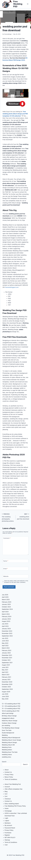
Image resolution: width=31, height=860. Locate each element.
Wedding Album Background (11, 737)
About (7, 770)
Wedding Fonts (6, 747)
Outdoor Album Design (9, 723)
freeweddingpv (8, 34)
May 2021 (5, 670)
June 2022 (5, 641)
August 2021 (6, 665)
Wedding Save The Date (9, 752)
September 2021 (7, 662)
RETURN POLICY (10, 837)
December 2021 (7, 655)
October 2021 (6, 660)
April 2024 (5, 611)
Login (6, 818)
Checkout (8, 799)
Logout (7, 820)
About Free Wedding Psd (13, 784)
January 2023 (6, 628)
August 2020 (6, 691)
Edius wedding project (12, 803)
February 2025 (6, 602)
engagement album (8, 718)
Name (5, 561)
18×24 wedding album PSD (10, 711)
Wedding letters (7, 749)
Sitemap (7, 840)
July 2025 (5, 595)
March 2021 (5, 674)
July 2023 (5, 624)
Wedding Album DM (8, 745)
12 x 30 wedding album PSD (11, 703)
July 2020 (5, 694)
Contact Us (8, 772)
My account (8, 825)
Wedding (5, 735)
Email (5, 568)
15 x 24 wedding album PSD (11, 708)
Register (7, 835)
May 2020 (5, 699)
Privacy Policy (9, 774)
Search (4, 761)
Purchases (8, 832)
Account (7, 786)
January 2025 (6, 604)
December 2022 (7, 631)
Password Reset (10, 828)
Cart (6, 794)
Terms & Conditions (11, 779)
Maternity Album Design (9, 720)
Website (5, 576)
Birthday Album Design (9, 716)
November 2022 (7, 633)
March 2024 (6, 614)
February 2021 (6, 677)
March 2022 (6, 648)
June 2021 (5, 667)
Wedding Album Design (9, 742)
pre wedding (6, 725)
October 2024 (6, 607)
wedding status (7, 754)
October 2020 (6, 687)
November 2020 (7, 684)
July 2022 (5, 638)
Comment (7, 538)
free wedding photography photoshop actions (8, 517)
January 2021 (6, 679)
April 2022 (5, 645)
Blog (6, 791)
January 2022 (6, 653)
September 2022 (7, 636)
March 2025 (6, 599)
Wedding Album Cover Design (11, 740)
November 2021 (7, 657)
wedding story (6, 757)
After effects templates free (13, 789)
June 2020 (5, 696)
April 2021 (5, 672)
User (6, 845)
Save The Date (6, 730)
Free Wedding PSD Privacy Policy (15, 806)
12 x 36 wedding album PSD (11, 706)
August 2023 (6, 621)
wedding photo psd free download (23, 516)
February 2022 (6, 650)
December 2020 (7, 682)
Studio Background (8, 733)
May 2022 (5, 643)
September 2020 (7, 689)
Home (6, 808)
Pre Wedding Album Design (10, 728)
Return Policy (9, 777)
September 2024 (7, 609)
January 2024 (6, 619)
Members (8, 823)
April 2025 (5, 597)
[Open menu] (27, 4)
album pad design (7, 713)
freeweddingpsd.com (12, 287)
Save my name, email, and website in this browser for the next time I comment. (16, 581)
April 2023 (5, 626)
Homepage (8, 811)
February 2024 (6, 616)
